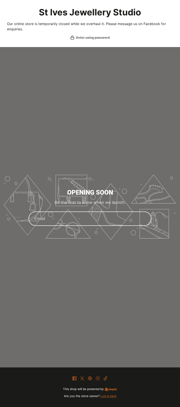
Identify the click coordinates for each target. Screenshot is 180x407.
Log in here (108, 396)
